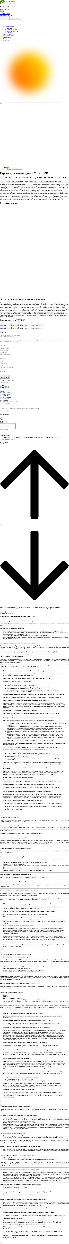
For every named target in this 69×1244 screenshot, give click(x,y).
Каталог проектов (8, 26)
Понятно (3, 612)
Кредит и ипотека (8, 35)
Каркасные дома (4, 350)
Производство (3, 363)
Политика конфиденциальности (8, 410)
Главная (6, 167)
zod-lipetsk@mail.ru (15, 19)
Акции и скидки (8, 34)
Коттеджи (9, 28)
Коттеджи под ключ (5, 348)
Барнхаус (9, 32)
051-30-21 (5, 403)
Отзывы (2, 365)
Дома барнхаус (3, 352)
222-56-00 (5, 14)
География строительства (14, 169)
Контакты (6, 40)
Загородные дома (12, 29)
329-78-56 (5, 398)
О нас (1, 361)
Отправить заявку (5, 435)
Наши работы (7, 37)
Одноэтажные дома (12, 31)
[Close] (2, 812)
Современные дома (5, 354)
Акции (1, 369)
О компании (6, 38)
